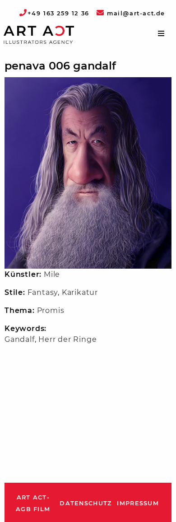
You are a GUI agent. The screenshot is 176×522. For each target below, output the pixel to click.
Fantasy (43, 292)
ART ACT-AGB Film (33, 503)
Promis (51, 310)
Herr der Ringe (67, 339)
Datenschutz (85, 503)
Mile (52, 274)
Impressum (138, 503)
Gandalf (20, 339)
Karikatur (80, 292)
